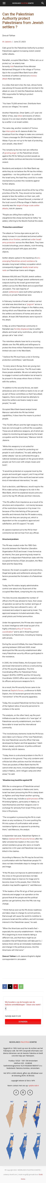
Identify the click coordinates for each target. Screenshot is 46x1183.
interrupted (10, 131)
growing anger (10, 153)
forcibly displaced (21, 329)
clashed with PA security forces (22, 839)
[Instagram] (23, 1092)
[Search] (42, 3)
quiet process (32, 798)
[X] (10, 986)
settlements (14, 292)
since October (14, 239)
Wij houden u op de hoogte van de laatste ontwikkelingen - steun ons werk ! (23, 1003)
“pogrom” (30, 304)
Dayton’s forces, (17, 690)
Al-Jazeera (6, 42)
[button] (4, 3)
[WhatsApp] (21, 986)
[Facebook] (4, 986)
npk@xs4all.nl (34, 1085)
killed (20, 116)
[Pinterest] (15, 986)
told (11, 66)
